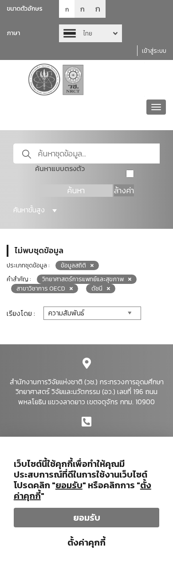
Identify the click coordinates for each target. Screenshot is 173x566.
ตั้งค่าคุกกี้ (86, 542)
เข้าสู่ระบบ (154, 51)
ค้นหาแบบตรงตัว (60, 168)
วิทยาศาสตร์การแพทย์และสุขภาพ (83, 279)
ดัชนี (96, 288)
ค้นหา (76, 190)
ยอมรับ (86, 517)
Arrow (90, 33)
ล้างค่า (124, 190)
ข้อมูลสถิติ (73, 265)
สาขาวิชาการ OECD (40, 288)
